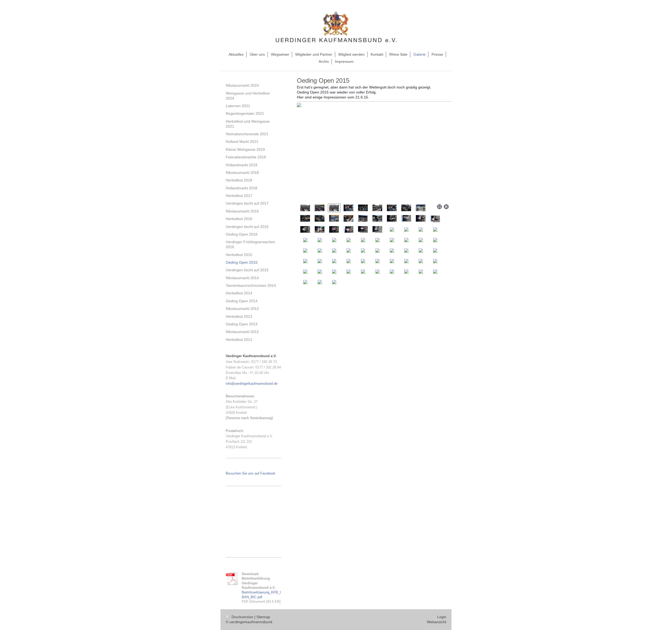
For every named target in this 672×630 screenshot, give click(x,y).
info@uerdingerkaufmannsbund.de (251, 384)
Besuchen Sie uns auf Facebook (250, 473)
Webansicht (436, 622)
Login (441, 617)
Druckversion (242, 617)
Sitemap (263, 617)
